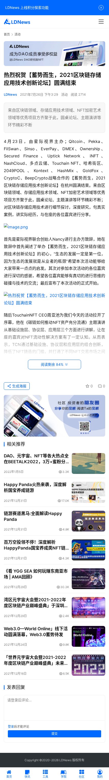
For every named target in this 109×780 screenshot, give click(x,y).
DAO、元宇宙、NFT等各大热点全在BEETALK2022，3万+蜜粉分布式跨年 (36, 459)
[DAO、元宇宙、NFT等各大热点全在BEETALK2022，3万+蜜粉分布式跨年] (88, 463)
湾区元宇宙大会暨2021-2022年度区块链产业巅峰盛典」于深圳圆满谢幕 (36, 603)
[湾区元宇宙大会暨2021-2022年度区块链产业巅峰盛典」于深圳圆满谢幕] (88, 607)
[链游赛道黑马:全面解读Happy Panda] (88, 521)
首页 (7, 34)
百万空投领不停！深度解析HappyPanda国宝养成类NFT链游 (34, 545)
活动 (64, 94)
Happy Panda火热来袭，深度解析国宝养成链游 (35, 487)
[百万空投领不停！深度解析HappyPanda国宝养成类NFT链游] (88, 549)
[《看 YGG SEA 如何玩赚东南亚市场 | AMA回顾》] (88, 578)
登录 (11, 726)
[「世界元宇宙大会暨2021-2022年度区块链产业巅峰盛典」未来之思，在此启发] (88, 665)
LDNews (10, 94)
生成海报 (18, 386)
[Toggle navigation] (101, 21)
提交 (54, 734)
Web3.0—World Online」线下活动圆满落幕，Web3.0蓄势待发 (36, 631)
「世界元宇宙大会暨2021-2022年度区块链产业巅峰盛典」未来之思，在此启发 (36, 660)
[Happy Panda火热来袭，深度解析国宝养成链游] (88, 492)
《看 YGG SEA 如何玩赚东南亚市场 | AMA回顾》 (36, 574)
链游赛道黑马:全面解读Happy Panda (33, 516)
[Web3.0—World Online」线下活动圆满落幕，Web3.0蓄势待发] (88, 636)
